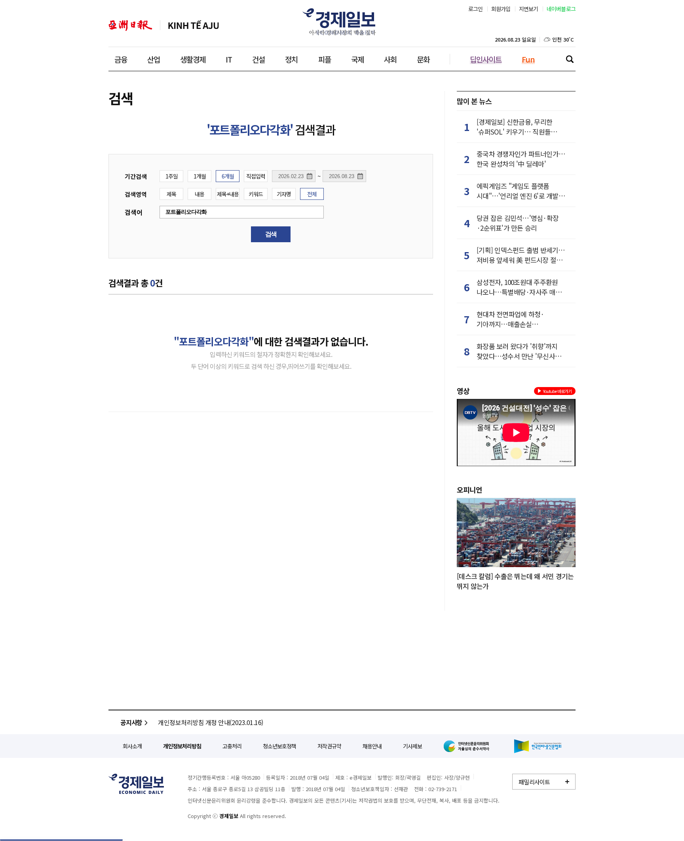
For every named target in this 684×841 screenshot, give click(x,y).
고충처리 (231, 746)
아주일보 (130, 25)
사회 (390, 59)
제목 (171, 194)
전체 (312, 194)
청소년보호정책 (279, 746)
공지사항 (131, 722)
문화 (423, 59)
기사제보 (412, 746)
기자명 (284, 194)
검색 (570, 59)
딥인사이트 (486, 59)
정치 (291, 59)
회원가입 (501, 8)
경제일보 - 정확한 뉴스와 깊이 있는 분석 (136, 784)
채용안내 (372, 746)
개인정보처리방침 (182, 746)
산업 (153, 59)
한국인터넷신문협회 (538, 746)
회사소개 (132, 746)
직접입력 (255, 176)
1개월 (200, 176)
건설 (258, 59)
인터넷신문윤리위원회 (467, 746)
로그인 (475, 8)
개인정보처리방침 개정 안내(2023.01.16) (210, 722)
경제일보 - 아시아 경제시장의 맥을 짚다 (342, 22)
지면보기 (528, 8)
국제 (357, 59)
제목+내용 (228, 194)
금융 (120, 59)
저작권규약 (329, 746)
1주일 (171, 176)
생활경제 (192, 59)
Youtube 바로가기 (557, 391)
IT (229, 59)
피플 (324, 59)
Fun (528, 59)
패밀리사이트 (534, 782)
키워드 (256, 194)
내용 (199, 194)
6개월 (228, 176)
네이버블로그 (561, 8)
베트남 (193, 25)
